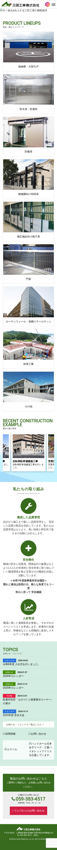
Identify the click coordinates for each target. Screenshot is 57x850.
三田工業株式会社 (20, 4)
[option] (28, 12)
